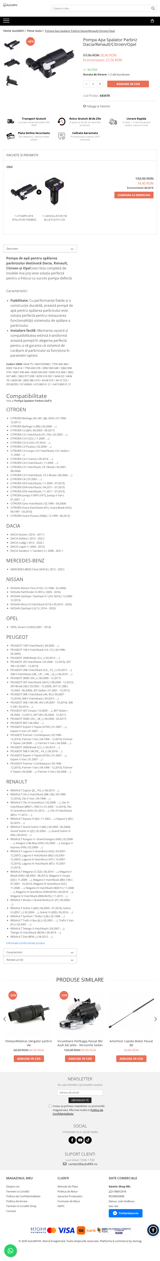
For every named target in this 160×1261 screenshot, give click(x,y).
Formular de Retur (69, 1201)
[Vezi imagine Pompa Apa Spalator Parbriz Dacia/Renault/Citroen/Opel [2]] (12, 80)
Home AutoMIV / (14, 31)
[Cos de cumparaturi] (152, 21)
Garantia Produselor (70, 1196)
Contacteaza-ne (128, 1213)
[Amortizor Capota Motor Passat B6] (131, 1013)
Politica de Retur (68, 1191)
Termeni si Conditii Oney (21, 1206)
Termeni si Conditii (17, 1191)
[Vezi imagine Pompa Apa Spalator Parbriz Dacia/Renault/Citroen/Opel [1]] (12, 62)
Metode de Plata (68, 1186)
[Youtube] (80, 1140)
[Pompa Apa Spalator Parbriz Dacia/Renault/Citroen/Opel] (50, 63)
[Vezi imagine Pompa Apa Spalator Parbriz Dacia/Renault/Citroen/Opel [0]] (12, 45)
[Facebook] (72, 1140)
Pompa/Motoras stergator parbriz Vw (28, 1043)
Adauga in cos (128, 84)
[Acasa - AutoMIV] (24, 8)
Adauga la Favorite (98, 106)
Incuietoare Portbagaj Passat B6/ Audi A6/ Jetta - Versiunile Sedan (80, 1043)
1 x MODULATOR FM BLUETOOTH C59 (54, 218)
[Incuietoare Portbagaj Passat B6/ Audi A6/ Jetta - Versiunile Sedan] (80, 1013)
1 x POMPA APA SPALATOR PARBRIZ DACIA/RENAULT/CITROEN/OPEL (24, 218)
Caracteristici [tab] (14, 952)
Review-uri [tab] (14, 960)
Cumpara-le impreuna (134, 195)
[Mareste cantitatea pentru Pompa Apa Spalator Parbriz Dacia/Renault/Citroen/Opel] (100, 84)
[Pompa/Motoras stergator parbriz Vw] (28, 1013)
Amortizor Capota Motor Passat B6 (131, 1043)
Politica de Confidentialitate (23, 1196)
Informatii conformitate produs (25, 943)
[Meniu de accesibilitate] (153, 1230)
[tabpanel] (50, 63)
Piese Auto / (35, 31)
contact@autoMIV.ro (82, 1164)
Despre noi (13, 1186)
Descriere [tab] (12, 248)
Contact (11, 1211)
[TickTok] (88, 1140)
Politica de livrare (16, 1201)
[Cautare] (153, 8)
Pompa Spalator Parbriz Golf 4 (32, 401)
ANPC (61, 1206)
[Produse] (6, 22)
